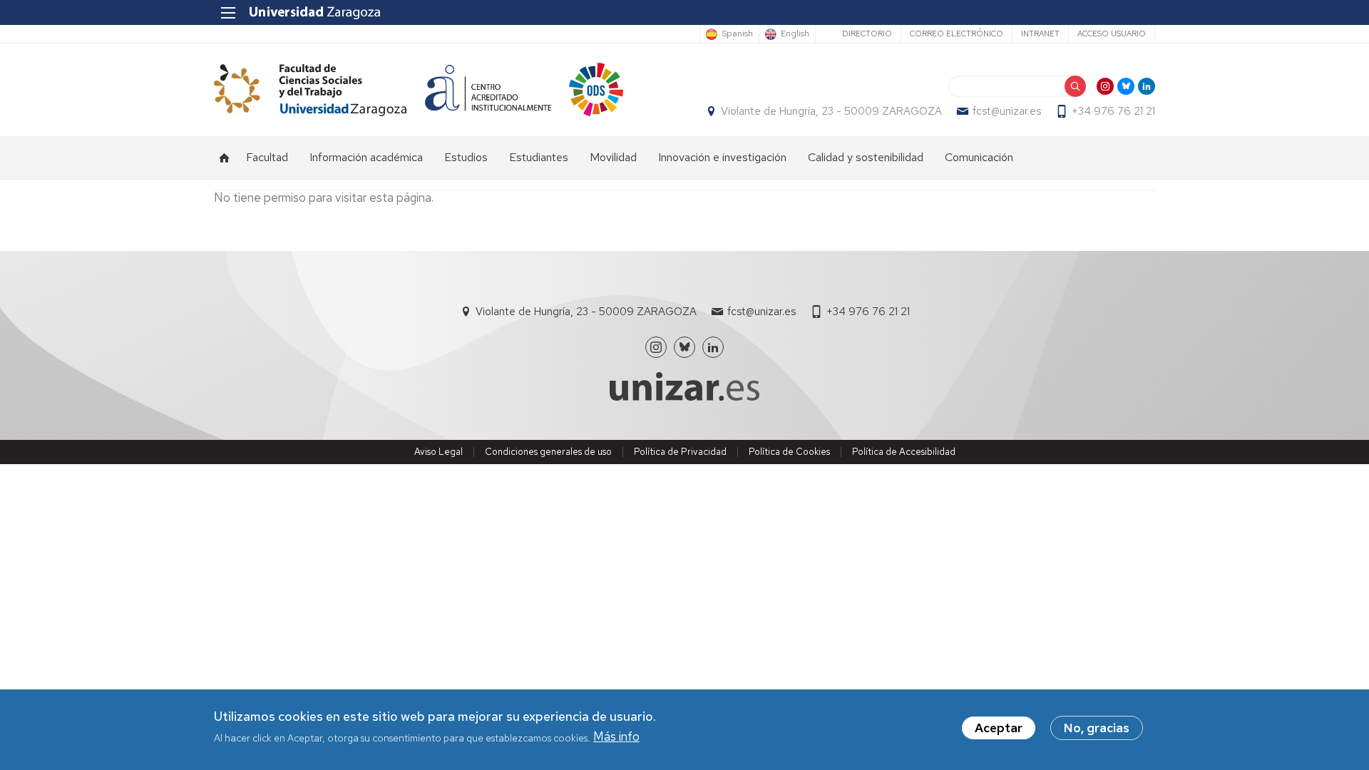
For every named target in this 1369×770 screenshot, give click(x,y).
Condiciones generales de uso (548, 452)
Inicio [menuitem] (224, 157)
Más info (616, 737)
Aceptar (998, 728)
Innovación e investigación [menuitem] (722, 157)
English (795, 34)
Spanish (737, 34)
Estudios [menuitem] (466, 157)
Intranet (1040, 33)
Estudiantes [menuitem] (538, 157)
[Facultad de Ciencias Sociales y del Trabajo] (310, 89)
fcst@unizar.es (1007, 111)
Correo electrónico (956, 33)
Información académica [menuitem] (366, 157)
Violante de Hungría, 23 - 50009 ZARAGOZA (831, 111)
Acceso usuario (1111, 33)
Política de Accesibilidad (903, 452)
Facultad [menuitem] (267, 157)
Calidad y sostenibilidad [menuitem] (865, 157)
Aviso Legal (438, 452)
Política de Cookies (789, 452)
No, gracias (1096, 728)
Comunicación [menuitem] (979, 157)
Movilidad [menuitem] (613, 157)
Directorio (867, 33)
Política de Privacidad (680, 452)
